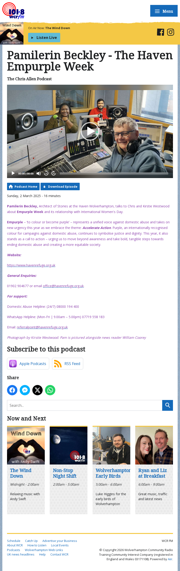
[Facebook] (160, 33)
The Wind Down (57, 28)
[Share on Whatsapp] (50, 390)
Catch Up (31, 541)
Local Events (60, 545)
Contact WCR (59, 554)
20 (46, 173)
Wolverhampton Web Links (44, 550)
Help (42, 554)
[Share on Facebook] (12, 390)
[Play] (13, 173)
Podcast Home (26, 186)
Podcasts (13, 550)
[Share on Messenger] (25, 390)
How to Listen (36, 545)
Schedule (13, 541)
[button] (90, 131)
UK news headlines (20, 554)
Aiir (170, 559)
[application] (90, 131)
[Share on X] (37, 390)
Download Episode (62, 186)
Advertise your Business (59, 541)
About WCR (15, 545)
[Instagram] (170, 33)
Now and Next (26, 418)
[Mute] (38, 173)
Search (167, 405)
